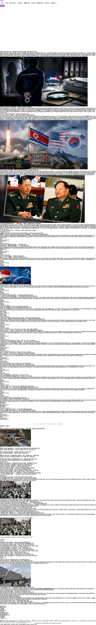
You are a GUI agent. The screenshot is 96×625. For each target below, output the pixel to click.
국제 (6, 3)
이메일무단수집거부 (4, 615)
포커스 (2, 3)
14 (44, 424)
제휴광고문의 (3, 607)
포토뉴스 (47, 3)
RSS (5, 618)
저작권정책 (2, 616)
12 (38, 424)
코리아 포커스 (12, 3)
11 (35, 424)
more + (2, 541)
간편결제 (2, 609)
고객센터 (2, 617)
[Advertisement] (43, 30)
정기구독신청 (3, 610)
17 (52, 424)
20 (60, 424)
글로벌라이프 (40, 3)
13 (41, 424)
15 (46, 424)
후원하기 (2, 5)
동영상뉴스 (54, 3)
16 (49, 424)
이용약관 (2, 611)
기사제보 (2, 608)
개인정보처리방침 (4, 613)
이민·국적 (20, 3)
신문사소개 (2, 606)
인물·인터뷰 (27, 3)
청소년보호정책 (3, 614)
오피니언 (33, 3)
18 (55, 424)
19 (57, 424)
